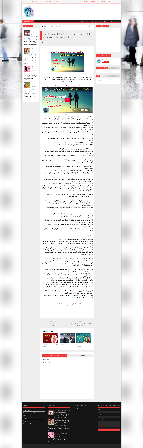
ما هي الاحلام (75, 26)
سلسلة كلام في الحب (35, 1)
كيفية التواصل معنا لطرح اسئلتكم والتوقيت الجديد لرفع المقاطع (31, 34)
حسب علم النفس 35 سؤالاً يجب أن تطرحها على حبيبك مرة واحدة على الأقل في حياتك (31, 52)
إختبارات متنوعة (71, 1)
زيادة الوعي (92, 1)
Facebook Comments (80, 355)
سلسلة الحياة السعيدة (48, 1)
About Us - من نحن (78, 409)
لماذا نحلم (82, 26)
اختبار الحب (27, 410)
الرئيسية (25, 1)
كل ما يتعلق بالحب (83, 1)
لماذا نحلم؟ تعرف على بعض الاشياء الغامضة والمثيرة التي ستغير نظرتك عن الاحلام (57, 27)
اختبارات (27, 415)
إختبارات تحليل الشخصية (104, 1)
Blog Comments (55, 355)
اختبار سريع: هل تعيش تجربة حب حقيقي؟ (107, 21)
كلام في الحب (28, 423)
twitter (99, 80)
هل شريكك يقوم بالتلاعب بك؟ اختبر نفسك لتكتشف (80, 21)
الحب (26, 418)
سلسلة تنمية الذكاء (61, 1)
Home (45, 26)
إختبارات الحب (116, 1)
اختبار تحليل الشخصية (30, 413)
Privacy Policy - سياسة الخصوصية (81, 405)
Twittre (118, 446)
